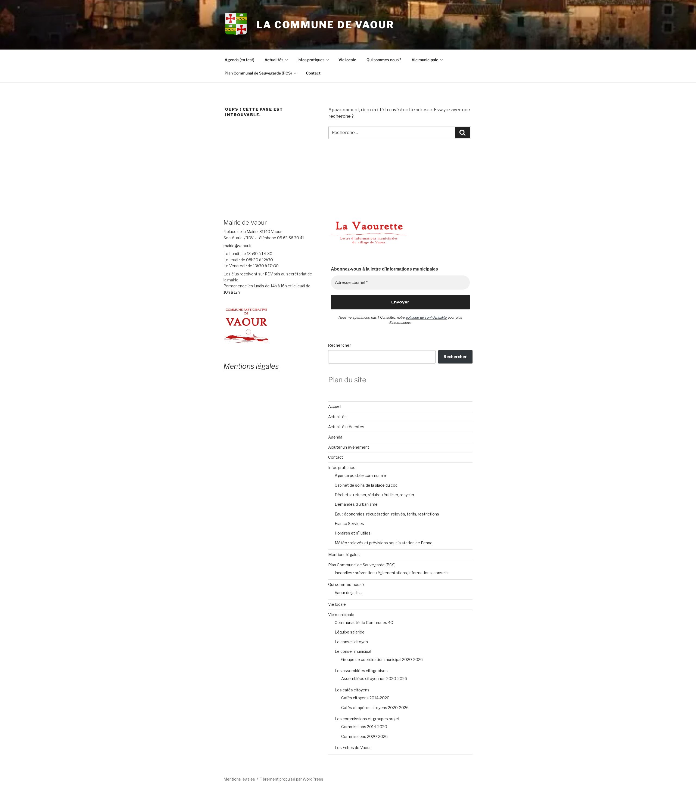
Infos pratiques (310, 59)
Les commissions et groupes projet (367, 718)
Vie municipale (425, 59)
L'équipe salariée (350, 632)
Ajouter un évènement (348, 447)
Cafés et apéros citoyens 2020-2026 (375, 707)
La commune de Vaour (325, 25)
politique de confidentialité (426, 317)
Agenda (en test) (239, 59)
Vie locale (347, 59)
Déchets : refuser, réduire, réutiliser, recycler (374, 494)
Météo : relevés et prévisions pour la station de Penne (384, 543)
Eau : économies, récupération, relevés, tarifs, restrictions (387, 514)
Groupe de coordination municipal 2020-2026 (382, 659)
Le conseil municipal (353, 651)
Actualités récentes (346, 426)
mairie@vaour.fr (237, 245)
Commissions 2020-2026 (364, 736)
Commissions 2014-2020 (364, 726)
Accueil (334, 406)
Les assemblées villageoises (361, 670)
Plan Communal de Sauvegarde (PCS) (258, 73)
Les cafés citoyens (352, 690)
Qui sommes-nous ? (383, 59)
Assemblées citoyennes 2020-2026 (374, 678)
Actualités (274, 59)
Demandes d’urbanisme (356, 504)
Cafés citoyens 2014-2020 (365, 697)
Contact (313, 73)
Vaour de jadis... (348, 592)
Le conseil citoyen (351, 641)
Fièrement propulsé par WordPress (291, 779)
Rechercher (339, 345)
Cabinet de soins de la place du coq (366, 485)
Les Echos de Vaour (353, 747)
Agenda (335, 437)
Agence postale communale (360, 475)
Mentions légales (344, 554)
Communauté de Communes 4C (364, 622)
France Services (349, 523)
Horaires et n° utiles (353, 533)
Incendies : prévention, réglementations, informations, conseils (392, 572)
